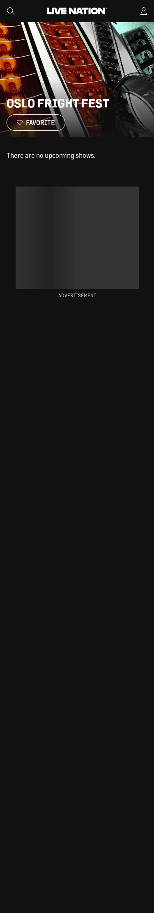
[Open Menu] (144, 11)
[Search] (10, 11)
